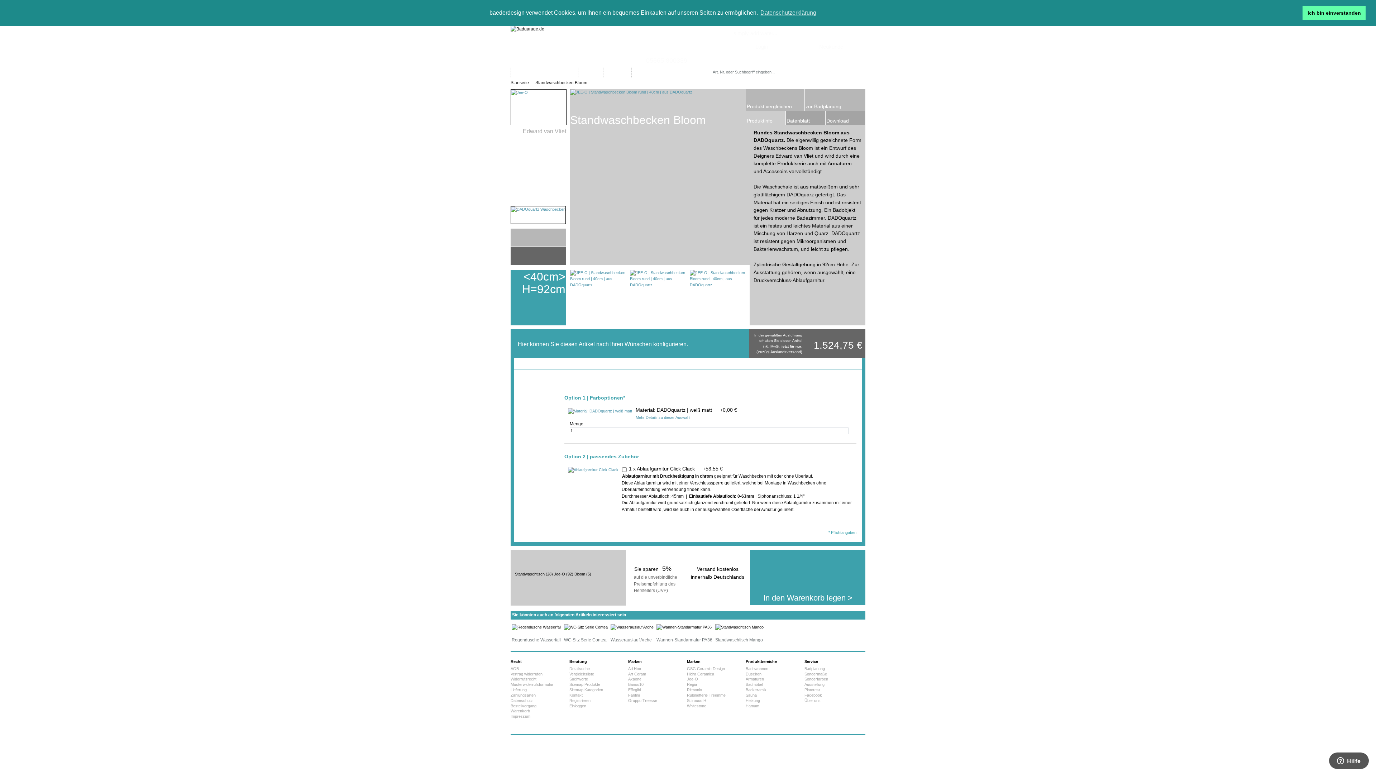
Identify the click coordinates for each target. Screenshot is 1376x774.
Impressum (520, 716)
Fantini (634, 695)
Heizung (753, 700)
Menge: (578, 423)
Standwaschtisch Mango (739, 639)
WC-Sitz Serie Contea (585, 639)
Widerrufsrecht (523, 679)
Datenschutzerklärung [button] (788, 13)
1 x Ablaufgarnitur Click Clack (676, 469)
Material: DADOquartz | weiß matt (686, 410)
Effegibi (634, 690)
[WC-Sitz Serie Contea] (586, 627)
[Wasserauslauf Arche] (632, 627)
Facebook (813, 695)
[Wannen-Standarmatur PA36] (684, 627)
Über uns (812, 700)
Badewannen (757, 668)
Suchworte (578, 679)
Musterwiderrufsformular (532, 684)
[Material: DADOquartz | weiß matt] (600, 411)
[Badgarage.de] (688, 46)
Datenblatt (798, 121)
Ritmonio (694, 690)
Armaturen (755, 679)
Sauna (751, 695)
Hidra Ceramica (700, 674)
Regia (692, 684)
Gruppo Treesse (642, 700)
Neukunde (831, 47)
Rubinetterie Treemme (706, 695)
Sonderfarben (816, 679)
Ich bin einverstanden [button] (1334, 13)
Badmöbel (754, 684)
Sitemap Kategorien (586, 690)
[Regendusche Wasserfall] (536, 627)
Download (837, 121)
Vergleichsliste (581, 674)
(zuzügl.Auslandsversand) (779, 352)
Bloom (579, 574)
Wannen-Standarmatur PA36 (684, 639)
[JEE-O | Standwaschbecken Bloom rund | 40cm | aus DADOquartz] (598, 297)
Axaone (634, 679)
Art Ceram (637, 674)
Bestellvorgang (523, 706)
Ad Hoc (634, 668)
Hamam (752, 706)
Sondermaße (815, 674)
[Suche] (796, 72)
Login (761, 47)
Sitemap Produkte (584, 684)
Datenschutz (522, 700)
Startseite (520, 82)
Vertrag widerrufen (527, 674)
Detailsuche (579, 668)
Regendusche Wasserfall (536, 639)
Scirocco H (696, 700)
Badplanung (814, 668)
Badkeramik (756, 690)
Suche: (714, 65)
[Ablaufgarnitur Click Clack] (593, 470)
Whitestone (696, 706)
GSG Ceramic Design (706, 668)
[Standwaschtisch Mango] (739, 627)
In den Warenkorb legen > (807, 597)
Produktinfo (760, 121)
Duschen (753, 674)
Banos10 (636, 684)
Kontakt (576, 695)
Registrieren (580, 700)
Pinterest (812, 690)
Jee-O (559, 574)
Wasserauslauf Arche (631, 639)
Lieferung (519, 690)
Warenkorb (520, 711)
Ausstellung (814, 684)
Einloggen (577, 706)
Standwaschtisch (530, 574)
